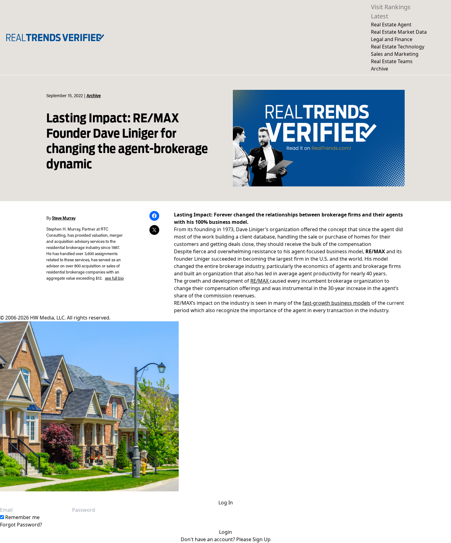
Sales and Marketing (394, 54)
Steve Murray (63, 218)
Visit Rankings (391, 7)
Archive (379, 68)
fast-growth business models (336, 303)
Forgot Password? (21, 524)
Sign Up (261, 539)
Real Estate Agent (391, 24)
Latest (379, 16)
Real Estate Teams (392, 61)
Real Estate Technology (397, 46)
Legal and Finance (391, 39)
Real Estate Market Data (399, 32)
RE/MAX (260, 280)
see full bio (114, 279)
